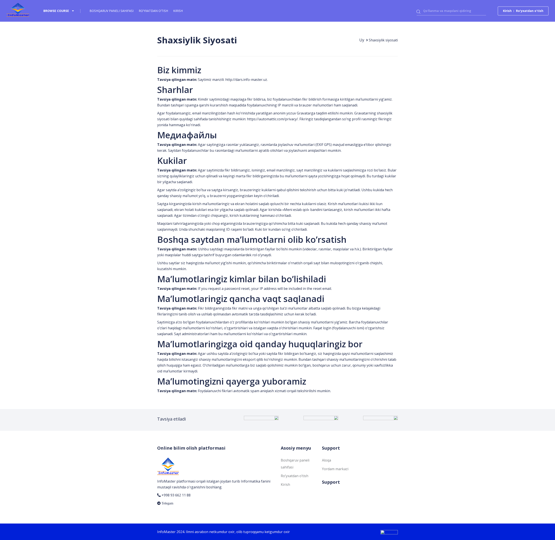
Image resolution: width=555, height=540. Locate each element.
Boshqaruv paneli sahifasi (112, 11)
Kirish (178, 11)
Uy (361, 39)
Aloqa (326, 460)
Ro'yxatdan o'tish (529, 11)
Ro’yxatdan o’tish (153, 11)
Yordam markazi (335, 469)
